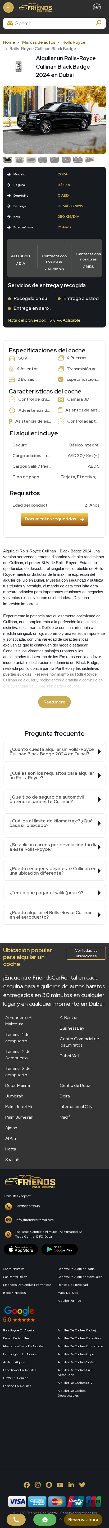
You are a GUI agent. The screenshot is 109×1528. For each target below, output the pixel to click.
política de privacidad (73, 1285)
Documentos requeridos (50, 519)
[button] (10, 120)
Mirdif (65, 1117)
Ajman (11, 1128)
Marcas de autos (38, 42)
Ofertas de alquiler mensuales (80, 1277)
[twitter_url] (82, 1484)
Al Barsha (68, 1017)
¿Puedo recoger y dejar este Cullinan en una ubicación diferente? (53, 871)
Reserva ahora (83, 1519)
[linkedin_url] (71, 1484)
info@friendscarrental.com (35, 1220)
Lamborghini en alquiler (20, 1354)
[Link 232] (43, 1427)
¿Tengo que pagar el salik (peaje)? (46, 893)
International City (76, 1106)
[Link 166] (44, 1520)
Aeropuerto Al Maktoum (18, 1021)
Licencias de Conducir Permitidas (27, 1285)
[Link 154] (54, 120)
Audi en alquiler (14, 1362)
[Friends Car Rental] (35, 7)
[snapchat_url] (48, 1484)
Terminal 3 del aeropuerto (18, 1072)
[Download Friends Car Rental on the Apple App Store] (21, 1249)
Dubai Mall (69, 1055)
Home (9, 42)
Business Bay (72, 1028)
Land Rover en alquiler (19, 1370)
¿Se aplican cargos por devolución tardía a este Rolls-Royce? (54, 847)
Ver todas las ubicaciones (86, 953)
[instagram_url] (37, 1484)
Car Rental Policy (15, 1277)
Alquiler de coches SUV (75, 1383)
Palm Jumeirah (19, 1117)
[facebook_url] (26, 1484)
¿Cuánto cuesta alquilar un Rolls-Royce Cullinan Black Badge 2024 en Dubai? (52, 751)
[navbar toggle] (8, 7)
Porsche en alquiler (17, 1386)
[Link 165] (16, 1520)
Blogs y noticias (14, 1293)
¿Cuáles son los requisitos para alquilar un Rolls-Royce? (52, 775)
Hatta (10, 1149)
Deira (65, 1096)
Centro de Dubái (75, 1085)
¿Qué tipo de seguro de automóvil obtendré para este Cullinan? (47, 799)
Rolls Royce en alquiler (19, 1330)
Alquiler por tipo (69, 1301)
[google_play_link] (59, 1249)
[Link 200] (29, 1181)
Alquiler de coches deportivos (79, 1338)
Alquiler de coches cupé (76, 1354)
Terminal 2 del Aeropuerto (18, 1055)
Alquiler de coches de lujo (77, 1330)
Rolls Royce (73, 42)
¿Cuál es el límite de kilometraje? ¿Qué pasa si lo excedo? (51, 823)
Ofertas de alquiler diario (76, 1269)
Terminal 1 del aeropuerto (17, 1038)
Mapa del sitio (68, 1293)
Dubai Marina (17, 1085)
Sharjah (12, 1159)
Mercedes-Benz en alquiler (23, 1346)
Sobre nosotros (13, 1269)
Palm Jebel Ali (18, 1106)
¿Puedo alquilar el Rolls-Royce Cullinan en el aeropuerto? (51, 915)
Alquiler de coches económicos (80, 1346)
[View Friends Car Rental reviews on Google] (54, 1314)
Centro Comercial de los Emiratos (79, 1042)
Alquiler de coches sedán (77, 1362)
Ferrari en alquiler (16, 1338)
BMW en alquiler (15, 1378)
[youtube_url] (60, 1484)
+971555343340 (28, 1206)
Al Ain (10, 1138)
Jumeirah (14, 1096)
